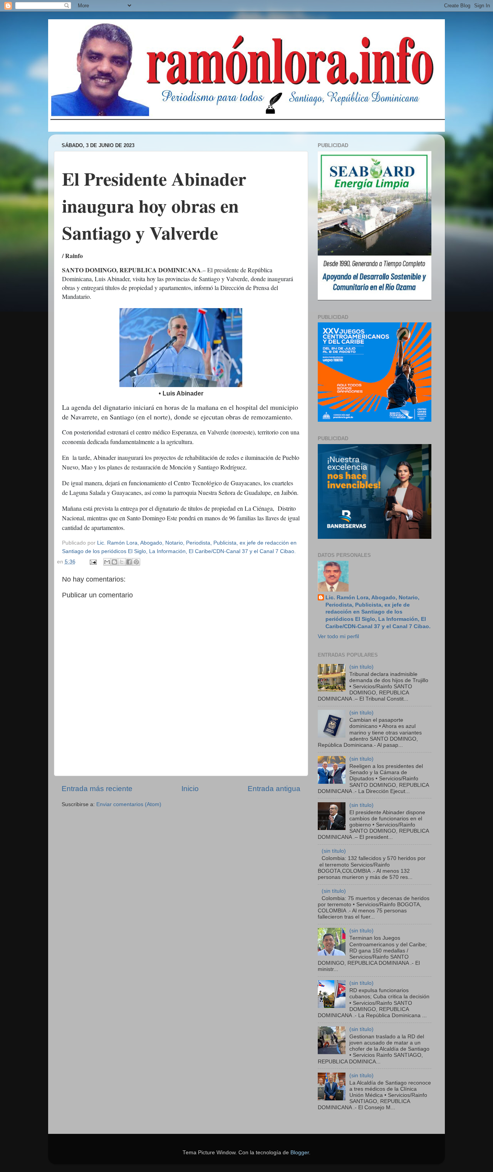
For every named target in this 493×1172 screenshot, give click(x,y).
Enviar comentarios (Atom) (128, 804)
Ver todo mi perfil (338, 636)
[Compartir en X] (122, 562)
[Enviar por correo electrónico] (107, 562)
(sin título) (361, 667)
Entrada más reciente (97, 789)
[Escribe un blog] (114, 562)
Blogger (299, 1152)
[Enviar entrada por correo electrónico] (93, 562)
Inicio (190, 789)
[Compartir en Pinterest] (136, 562)
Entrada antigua (274, 789)
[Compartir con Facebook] (129, 562)
